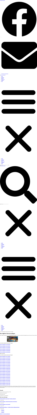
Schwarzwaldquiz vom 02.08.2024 (5, 378)
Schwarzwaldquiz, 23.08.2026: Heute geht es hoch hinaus (8, 401)
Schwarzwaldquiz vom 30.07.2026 (5, 383)
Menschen (2, 78)
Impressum (2, 410)
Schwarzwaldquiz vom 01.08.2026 (5, 380)
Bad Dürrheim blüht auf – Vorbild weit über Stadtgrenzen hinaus (9, 407)
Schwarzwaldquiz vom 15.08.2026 (5, 359)
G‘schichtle (2, 77)
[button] (18, 120)
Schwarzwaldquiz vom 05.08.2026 (5, 374)
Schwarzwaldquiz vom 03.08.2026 (5, 377)
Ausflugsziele (3, 79)
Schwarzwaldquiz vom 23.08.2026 (5, 344)
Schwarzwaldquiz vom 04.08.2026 (5, 375)
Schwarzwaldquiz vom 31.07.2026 (5, 381)
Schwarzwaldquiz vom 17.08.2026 (5, 356)
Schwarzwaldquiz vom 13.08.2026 (5, 362)
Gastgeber (2, 80)
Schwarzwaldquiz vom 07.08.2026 (5, 371)
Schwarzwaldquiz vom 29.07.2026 (5, 384)
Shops (2, 247)
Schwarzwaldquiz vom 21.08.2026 (5, 347)
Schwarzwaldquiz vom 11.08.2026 (5, 365)
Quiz (2, 81)
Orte (1, 245)
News (2, 159)
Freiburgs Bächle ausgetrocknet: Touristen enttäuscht (8, 398)
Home (2, 76)
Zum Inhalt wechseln (2, 0)
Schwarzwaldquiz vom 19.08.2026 (5, 350)
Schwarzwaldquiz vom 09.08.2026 (5, 368)
